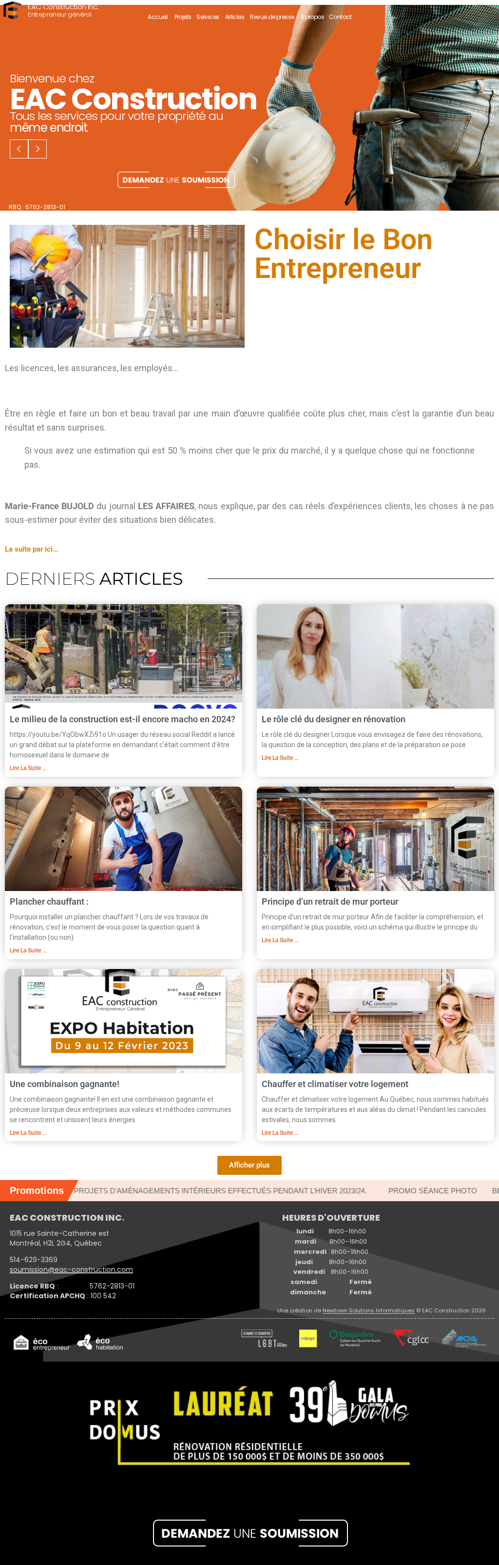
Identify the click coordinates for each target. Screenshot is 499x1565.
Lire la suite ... (28, 768)
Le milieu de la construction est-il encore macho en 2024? (122, 719)
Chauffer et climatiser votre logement (335, 1084)
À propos (312, 16)
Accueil (158, 16)
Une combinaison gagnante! (64, 1084)
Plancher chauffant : (49, 901)
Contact (340, 16)
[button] (249, 1165)
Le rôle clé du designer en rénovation (333, 719)
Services (207, 16)
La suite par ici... (31, 549)
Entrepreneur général (59, 15)
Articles (234, 16)
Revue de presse (272, 16)
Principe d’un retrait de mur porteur (330, 901)
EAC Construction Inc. (63, 7)
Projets (183, 16)
